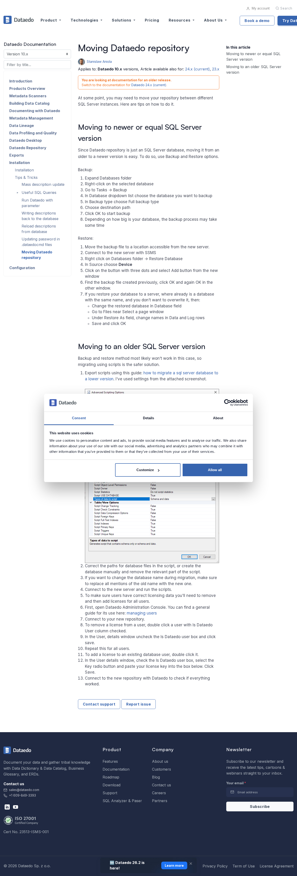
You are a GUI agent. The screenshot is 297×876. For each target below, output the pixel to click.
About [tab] (218, 418)
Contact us (161, 785)
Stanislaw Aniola (99, 61)
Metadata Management (31, 118)
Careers (159, 793)
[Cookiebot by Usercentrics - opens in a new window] (227, 402)
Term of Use (243, 866)
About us (160, 761)
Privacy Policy (215, 866)
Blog (156, 777)
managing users (142, 613)
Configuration (22, 267)
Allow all (215, 470)
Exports (16, 155)
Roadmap (111, 777)
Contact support (99, 704)
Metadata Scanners (27, 96)
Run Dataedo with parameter (37, 203)
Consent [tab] (79, 418)
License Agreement (277, 866)
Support (110, 793)
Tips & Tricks (26, 177)
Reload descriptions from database (39, 229)
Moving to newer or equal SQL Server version (253, 56)
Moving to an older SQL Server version (253, 69)
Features (110, 761)
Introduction (20, 81)
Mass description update (43, 184)
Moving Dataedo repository (37, 255)
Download (111, 785)
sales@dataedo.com (24, 790)
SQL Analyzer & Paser (122, 800)
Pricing (152, 20)
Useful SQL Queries (39, 192)
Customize (145, 470)
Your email (236, 783)
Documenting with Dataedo (34, 110)
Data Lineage (21, 125)
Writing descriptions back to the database (40, 216)
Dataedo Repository (27, 147)
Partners (159, 800)
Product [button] (49, 20)
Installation (19, 162)
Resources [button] (180, 20)
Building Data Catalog (29, 103)
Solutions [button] (122, 20)
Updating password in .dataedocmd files (41, 242)
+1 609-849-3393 (22, 795)
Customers (161, 769)
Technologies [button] (85, 20)
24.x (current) (197, 69)
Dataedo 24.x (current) (148, 85)
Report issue (138, 704)
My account (260, 8)
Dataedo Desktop (25, 140)
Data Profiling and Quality (33, 133)
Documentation (116, 769)
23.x (215, 69)
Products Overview (27, 88)
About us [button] (214, 20)
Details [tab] (148, 418)
